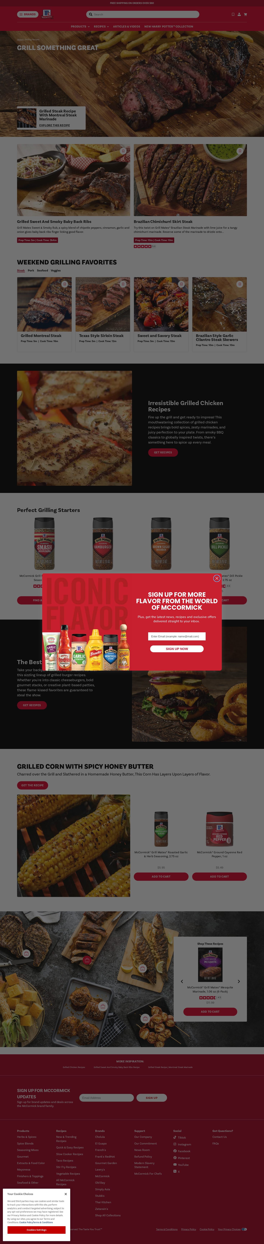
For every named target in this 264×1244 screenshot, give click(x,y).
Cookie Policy (26, 1222)
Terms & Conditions (43, 1222)
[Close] (66, 1194)
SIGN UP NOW (177, 649)
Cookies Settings (37, 1230)
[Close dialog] (217, 578)
